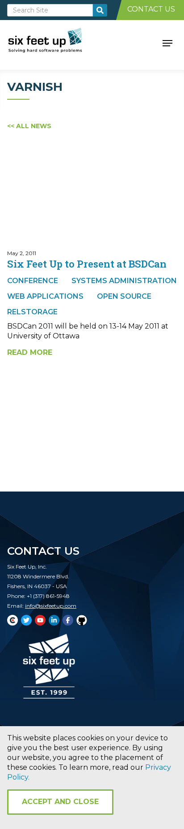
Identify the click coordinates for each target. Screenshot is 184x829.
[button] (167, 42)
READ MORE (29, 352)
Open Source (124, 296)
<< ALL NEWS (29, 126)
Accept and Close (60, 801)
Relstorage (32, 312)
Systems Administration (124, 280)
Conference (32, 280)
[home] (55, 42)
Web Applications (45, 296)
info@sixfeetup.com (50, 605)
